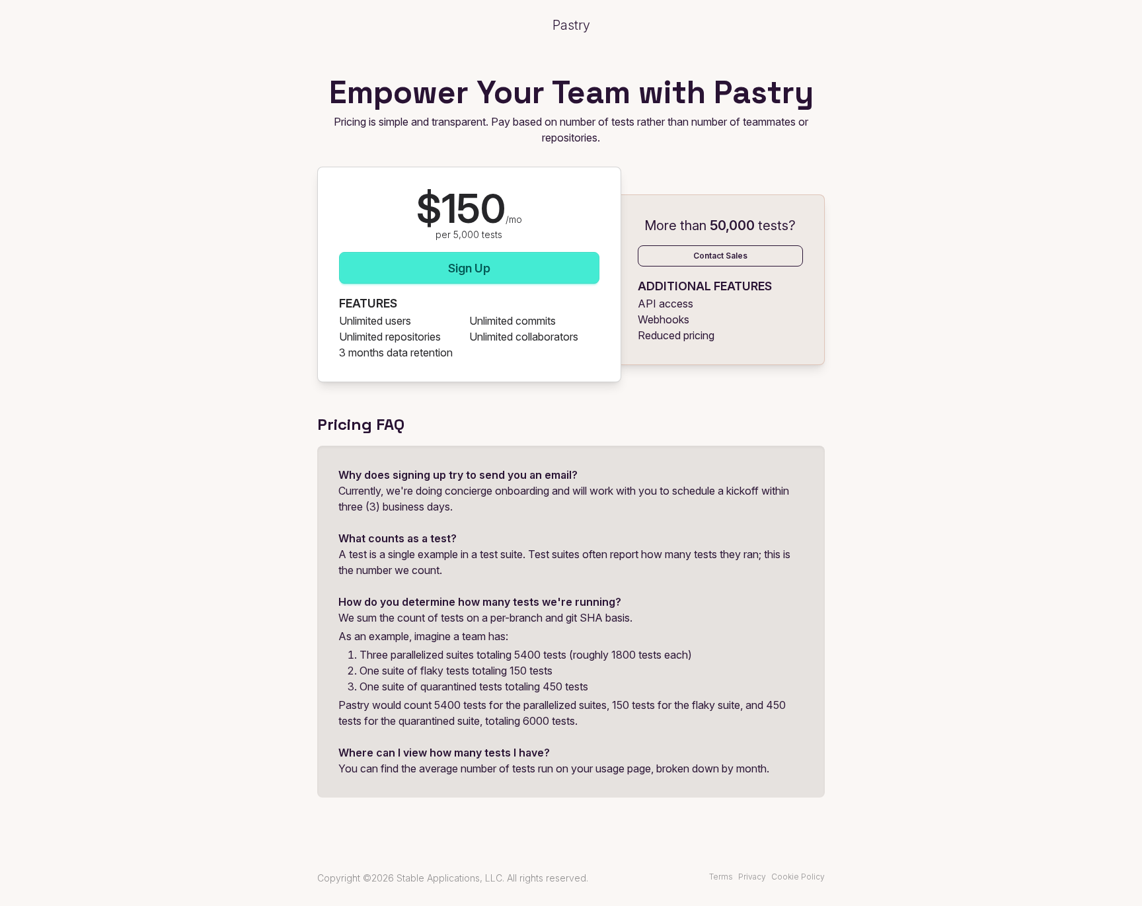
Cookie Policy (798, 877)
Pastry (571, 25)
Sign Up (469, 268)
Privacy (752, 877)
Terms (721, 877)
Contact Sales (720, 256)
